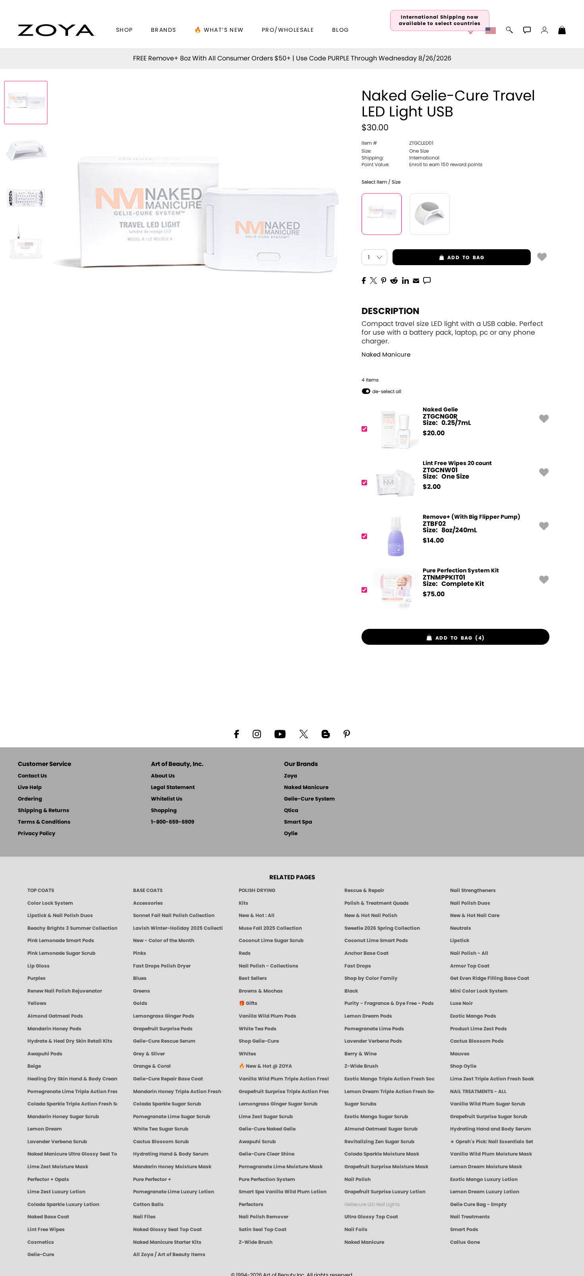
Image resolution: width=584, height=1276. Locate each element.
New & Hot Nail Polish (370, 915)
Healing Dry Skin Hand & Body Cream (72, 1078)
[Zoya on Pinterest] (346, 733)
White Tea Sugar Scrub (160, 1129)
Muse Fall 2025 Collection (270, 928)
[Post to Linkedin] (405, 280)
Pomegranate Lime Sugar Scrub (171, 1116)
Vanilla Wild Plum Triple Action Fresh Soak (284, 1078)
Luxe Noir (461, 1003)
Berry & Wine (360, 1053)
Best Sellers (253, 978)
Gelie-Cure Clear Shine (266, 1154)
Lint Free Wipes (46, 1229)
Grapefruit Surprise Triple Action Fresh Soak (284, 1091)
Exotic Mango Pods (473, 1016)
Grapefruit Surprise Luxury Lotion (384, 1191)
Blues (140, 978)
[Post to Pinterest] (384, 280)
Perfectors (251, 1204)
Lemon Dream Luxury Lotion (484, 1191)
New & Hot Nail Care (474, 915)
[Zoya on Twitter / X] (303, 733)
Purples (36, 978)
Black (351, 991)
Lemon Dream (44, 1129)
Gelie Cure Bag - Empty (478, 1204)
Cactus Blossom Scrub (161, 1141)
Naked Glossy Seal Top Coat (167, 1229)
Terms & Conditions (44, 822)
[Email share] (416, 280)
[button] (56, 30)
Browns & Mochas (261, 991)
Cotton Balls (148, 1204)
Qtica (291, 810)
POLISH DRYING (257, 890)
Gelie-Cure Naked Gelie (267, 1129)
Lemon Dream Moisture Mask (486, 1166)
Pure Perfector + (152, 1179)
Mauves (460, 1053)
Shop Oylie (463, 1066)
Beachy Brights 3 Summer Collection (72, 928)
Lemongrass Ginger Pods (163, 1016)
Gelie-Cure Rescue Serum (164, 1041)
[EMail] (416, 280)
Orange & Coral (152, 1066)
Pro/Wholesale (288, 30)
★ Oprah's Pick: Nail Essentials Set (491, 1141)
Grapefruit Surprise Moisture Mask (386, 1166)
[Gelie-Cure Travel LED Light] (26, 102)
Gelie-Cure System (309, 799)
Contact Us (32, 776)
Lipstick (459, 940)
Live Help (30, 787)
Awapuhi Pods (44, 1053)
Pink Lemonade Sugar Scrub (61, 953)
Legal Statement (173, 787)
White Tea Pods (258, 1028)
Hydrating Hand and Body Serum (490, 1129)
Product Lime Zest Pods (478, 1028)
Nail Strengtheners (473, 890)
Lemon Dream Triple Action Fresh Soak (389, 1091)
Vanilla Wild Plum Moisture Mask (491, 1154)
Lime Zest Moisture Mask (57, 1166)
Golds (140, 1003)
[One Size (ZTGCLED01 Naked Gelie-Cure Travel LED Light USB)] (382, 214)
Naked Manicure (386, 355)
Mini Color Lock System (479, 991)
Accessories (148, 903)
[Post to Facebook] (364, 280)
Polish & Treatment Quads (376, 903)
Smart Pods (464, 1229)
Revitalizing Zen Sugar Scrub (379, 1141)
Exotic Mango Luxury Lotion (484, 1179)
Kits (243, 903)
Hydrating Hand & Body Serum (171, 1154)
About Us (163, 776)
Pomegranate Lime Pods (374, 1028)
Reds (245, 953)
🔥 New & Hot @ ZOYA (265, 1066)
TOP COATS (40, 890)
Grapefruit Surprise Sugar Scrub (488, 1116)
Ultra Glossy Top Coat (371, 1216)
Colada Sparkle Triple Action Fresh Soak (72, 1103)
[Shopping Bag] (562, 31)
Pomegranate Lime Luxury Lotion (173, 1191)
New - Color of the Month (163, 940)
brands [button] (163, 30)
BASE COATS (147, 890)
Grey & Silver (149, 1053)
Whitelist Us (166, 799)
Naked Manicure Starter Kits (167, 1242)
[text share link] (427, 280)
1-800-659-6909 (172, 822)
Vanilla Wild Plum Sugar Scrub (487, 1103)
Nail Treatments (470, 1216)
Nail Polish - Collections (268, 966)
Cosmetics (40, 1242)
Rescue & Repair (364, 890)
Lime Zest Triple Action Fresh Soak (492, 1078)
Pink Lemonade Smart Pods (60, 940)
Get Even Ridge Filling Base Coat (489, 978)
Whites (247, 1053)
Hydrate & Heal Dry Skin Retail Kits (69, 1041)
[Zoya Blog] (325, 733)
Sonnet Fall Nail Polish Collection (174, 915)
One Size (395, 151)
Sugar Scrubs (360, 1103)
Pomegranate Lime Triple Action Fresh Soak (72, 1091)
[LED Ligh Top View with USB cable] (26, 246)
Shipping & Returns (43, 810)
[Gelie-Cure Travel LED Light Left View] (26, 150)
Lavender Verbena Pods (373, 1041)
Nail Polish (357, 1179)
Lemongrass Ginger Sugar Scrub (278, 1103)
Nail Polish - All (469, 953)
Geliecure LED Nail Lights (372, 1204)
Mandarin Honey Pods (54, 1028)
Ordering (30, 799)
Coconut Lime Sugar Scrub (271, 940)
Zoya (290, 776)
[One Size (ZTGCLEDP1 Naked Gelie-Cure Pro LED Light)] (430, 214)
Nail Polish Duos (470, 903)
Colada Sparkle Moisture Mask (381, 1154)
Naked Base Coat (48, 1216)
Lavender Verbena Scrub (57, 1141)
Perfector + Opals (48, 1179)
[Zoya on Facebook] (236, 733)
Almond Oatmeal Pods (55, 1016)
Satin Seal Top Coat (262, 1229)
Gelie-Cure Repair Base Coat (168, 1078)
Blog (340, 30)
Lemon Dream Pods (368, 1016)
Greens (141, 991)
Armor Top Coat (469, 966)
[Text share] (427, 280)
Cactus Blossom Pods (477, 1041)
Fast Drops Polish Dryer (162, 966)
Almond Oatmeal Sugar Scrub (381, 1129)
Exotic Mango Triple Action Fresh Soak (389, 1078)
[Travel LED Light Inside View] (26, 198)
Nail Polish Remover (263, 1216)
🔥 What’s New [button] (219, 30)
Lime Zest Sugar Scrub (266, 1116)
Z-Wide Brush (361, 1066)
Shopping (164, 810)
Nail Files (144, 1216)
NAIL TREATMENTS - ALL (478, 1091)
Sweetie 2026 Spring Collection (382, 928)
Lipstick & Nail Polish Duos (60, 915)
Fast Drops (357, 966)
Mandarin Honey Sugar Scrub (63, 1116)
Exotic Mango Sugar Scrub (376, 1116)
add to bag (438, 257)
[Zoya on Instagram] (257, 733)
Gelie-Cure (40, 1254)
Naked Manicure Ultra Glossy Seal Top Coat (72, 1154)
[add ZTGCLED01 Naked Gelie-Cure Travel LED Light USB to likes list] (542, 256)
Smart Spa (298, 822)
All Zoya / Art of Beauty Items (169, 1254)
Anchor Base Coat (366, 953)
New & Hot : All (257, 915)
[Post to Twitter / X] (373, 280)
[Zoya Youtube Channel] (280, 733)
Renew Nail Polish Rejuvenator (64, 991)
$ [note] (434, 433)
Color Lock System (50, 903)
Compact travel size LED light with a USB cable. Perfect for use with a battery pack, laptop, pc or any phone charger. (452, 332)
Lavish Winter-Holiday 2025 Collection (178, 928)
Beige (34, 1066)
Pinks (139, 953)
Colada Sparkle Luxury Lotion (63, 1204)
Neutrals (460, 928)
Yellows (36, 1003)
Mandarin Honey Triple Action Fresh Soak (178, 1091)
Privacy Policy (36, 833)
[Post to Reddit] (394, 280)
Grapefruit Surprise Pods (163, 1028)
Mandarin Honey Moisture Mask (172, 1166)
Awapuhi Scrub (257, 1141)
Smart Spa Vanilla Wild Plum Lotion (283, 1191)
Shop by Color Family (371, 978)
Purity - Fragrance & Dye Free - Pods (389, 1003)
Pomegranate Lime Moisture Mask (281, 1166)
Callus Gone (465, 1242)
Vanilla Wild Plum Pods (267, 1016)
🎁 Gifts (248, 1003)
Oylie (291, 833)
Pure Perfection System (267, 1179)
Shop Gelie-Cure (259, 1041)
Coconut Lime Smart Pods (376, 940)
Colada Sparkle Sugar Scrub (167, 1103)
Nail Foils (355, 1229)
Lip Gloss (38, 966)
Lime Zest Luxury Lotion (56, 1191)
